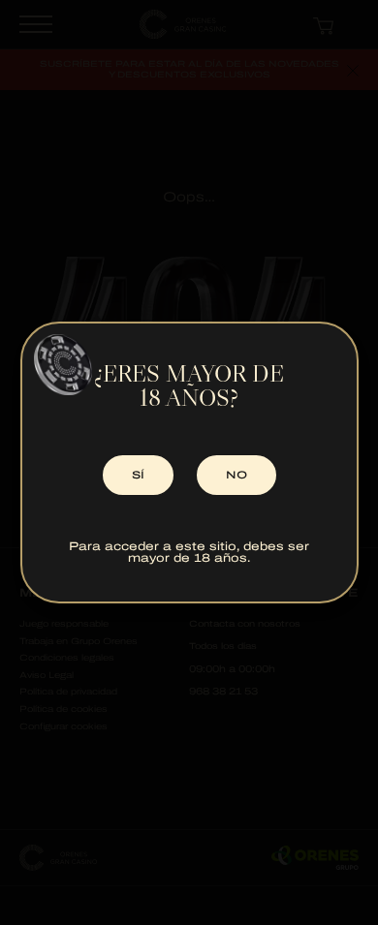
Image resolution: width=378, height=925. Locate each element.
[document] (189, 462)
